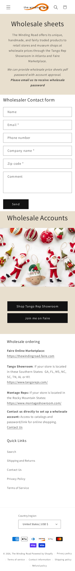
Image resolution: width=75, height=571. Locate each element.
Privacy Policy (16, 479)
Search (11, 452)
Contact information (40, 559)
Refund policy (39, 565)
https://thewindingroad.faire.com (30, 356)
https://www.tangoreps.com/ (27, 382)
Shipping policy (63, 559)
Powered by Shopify (42, 553)
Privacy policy (64, 553)
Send (16, 204)
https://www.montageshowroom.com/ (34, 403)
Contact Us (14, 427)
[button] (8, 7)
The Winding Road (21, 553)
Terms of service (16, 559)
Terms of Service (18, 488)
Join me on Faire (37, 318)
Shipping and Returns (21, 461)
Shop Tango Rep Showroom (37, 306)
